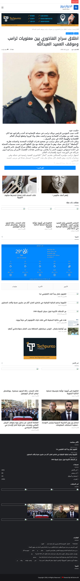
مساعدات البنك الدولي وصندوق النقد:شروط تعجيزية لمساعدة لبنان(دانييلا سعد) (58, 557)
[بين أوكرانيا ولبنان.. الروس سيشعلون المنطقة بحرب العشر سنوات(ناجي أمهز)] (73, 331)
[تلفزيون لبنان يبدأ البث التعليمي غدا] (73, 296)
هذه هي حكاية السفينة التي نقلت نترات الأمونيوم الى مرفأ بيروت (41, 320)
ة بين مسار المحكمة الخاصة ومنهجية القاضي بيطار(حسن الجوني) (61, 550)
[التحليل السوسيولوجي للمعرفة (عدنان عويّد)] (66, 526)
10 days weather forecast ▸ (40, 279)
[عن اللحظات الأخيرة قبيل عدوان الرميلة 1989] (73, 314)
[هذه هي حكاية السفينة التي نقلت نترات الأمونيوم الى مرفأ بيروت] (73, 322)
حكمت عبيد (74, 49)
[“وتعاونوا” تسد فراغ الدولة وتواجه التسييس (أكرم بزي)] (14, 526)
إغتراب (75, 479)
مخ (32, 553)
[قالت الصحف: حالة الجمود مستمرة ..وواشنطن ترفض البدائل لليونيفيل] (13, 214)
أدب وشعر (74, 473)
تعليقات (14, 286)
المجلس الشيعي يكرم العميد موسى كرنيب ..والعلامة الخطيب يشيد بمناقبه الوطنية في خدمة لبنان (67, 225)
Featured (75, 543)
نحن (35, 560)
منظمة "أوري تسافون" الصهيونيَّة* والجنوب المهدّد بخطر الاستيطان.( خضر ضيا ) (58, 560)
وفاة (21, 560)
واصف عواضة (28, 560)
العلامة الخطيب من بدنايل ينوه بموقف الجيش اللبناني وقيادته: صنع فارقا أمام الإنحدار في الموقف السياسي (21, 425)
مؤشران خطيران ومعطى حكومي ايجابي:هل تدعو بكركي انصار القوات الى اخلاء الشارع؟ (56, 553)
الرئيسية (74, 29)
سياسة (69, 29)
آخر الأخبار (74, 470)
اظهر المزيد (40, 168)
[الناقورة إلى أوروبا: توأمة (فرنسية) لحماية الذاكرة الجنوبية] (40, 214)
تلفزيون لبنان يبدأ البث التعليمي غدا (52, 294)
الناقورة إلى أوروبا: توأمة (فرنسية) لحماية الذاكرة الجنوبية (42, 224)
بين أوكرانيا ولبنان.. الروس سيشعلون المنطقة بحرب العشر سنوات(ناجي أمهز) (37, 328)
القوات (42, 543)
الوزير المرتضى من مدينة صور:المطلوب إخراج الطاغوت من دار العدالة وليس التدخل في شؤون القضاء (53, 547)
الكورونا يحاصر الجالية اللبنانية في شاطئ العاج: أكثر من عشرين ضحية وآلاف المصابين (33, 302)
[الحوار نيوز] (69, 7)
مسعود (34, 557)
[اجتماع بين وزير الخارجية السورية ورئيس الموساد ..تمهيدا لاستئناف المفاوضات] (60, 410)
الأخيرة (40, 286)
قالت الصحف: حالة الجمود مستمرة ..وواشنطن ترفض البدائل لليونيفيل (15, 224)
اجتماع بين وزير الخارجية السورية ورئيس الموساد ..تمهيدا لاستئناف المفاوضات (60, 424)
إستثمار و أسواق (72, 476)
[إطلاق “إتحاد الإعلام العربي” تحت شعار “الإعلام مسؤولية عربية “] (14, 511)
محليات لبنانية (69, 33)
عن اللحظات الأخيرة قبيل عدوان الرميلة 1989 (49, 311)
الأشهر (66, 286)
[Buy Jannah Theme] (40, 19)
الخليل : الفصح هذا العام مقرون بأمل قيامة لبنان (58, 543)
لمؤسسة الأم (26, 550)
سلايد (42, 550)
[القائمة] (2, 8)
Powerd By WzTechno (70, 577)
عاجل (33, 550)
